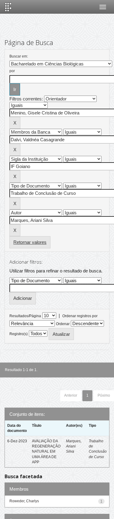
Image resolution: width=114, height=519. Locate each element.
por (12, 71)
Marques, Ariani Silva (73, 446)
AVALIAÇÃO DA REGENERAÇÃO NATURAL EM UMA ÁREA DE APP (46, 451)
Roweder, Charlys (24, 501)
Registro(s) (18, 334)
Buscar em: (18, 56)
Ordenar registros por (80, 316)
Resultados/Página (25, 316)
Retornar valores (30, 242)
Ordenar (63, 324)
